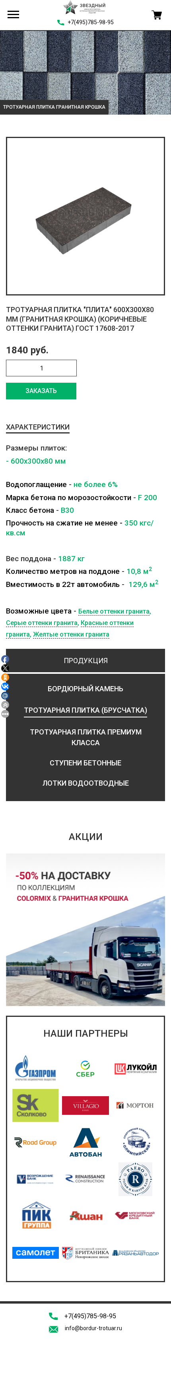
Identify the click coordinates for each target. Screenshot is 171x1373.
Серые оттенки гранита (42, 623)
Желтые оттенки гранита (71, 634)
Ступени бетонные (85, 763)
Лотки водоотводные (86, 783)
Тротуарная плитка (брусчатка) (85, 710)
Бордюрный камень (85, 689)
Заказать (41, 391)
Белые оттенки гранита (114, 611)
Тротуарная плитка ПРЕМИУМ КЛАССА (86, 737)
